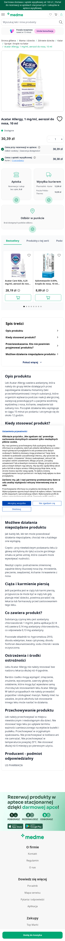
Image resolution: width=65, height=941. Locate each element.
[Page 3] (28, 306)
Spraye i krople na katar (16, 43)
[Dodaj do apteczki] (60, 119)
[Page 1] (24, 306)
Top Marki (32, 924)
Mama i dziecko (27, 40)
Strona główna (8, 40)
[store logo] (15, 14)
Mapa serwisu (32, 892)
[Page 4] (31, 306)
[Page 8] (41, 306)
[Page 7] (38, 306)
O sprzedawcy (18, 160)
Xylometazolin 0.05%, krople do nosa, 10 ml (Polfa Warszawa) (46, 282)
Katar (60, 40)
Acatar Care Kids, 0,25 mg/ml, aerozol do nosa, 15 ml (18, 282)
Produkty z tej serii (37, 240)
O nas (32, 867)
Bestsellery (12, 240)
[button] (18, 290)
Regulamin (32, 860)
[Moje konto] (61, 14)
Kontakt (32, 853)
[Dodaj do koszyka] (18, 297)
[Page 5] (33, 306)
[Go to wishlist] (50, 14)
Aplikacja (33, 906)
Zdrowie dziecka (46, 40)
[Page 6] (36, 306)
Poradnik (32, 885)
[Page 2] (26, 306)
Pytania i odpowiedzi (32, 899)
